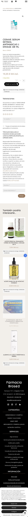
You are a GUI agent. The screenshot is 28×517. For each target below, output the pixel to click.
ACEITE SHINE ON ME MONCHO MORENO (14, 282)
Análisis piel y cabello (14, 443)
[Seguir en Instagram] (8, 404)
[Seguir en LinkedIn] (19, 404)
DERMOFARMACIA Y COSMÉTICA (14, 415)
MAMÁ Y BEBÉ (14, 421)
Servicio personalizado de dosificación (14, 440)
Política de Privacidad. (13, 180)
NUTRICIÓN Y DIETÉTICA (14, 427)
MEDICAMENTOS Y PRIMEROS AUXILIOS (14, 424)
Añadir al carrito (10, 84)
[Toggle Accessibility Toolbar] (25, 255)
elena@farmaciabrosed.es (10, 171)
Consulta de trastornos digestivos (14, 451)
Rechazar (14, 507)
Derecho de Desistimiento (14, 486)
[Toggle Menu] (26, 1)
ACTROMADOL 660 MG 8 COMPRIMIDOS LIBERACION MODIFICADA (14, 321)
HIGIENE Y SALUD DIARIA (14, 418)
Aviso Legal (22, 515)
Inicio (4, 8)
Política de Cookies (7, 515)
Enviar (22, 196)
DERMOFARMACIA (10, 8)
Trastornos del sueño (14, 454)
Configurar (14, 511)
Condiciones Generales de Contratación (14, 483)
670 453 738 (18, 397)
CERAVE (9, 50)
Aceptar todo (14, 503)
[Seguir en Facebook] (16, 404)
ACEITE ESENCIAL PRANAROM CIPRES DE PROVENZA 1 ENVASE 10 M (14, 243)
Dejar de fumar (14, 437)
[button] (22, 16)
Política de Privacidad (15, 515)
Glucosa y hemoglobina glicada (14, 462)
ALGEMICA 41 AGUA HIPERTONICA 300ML (14, 355)
